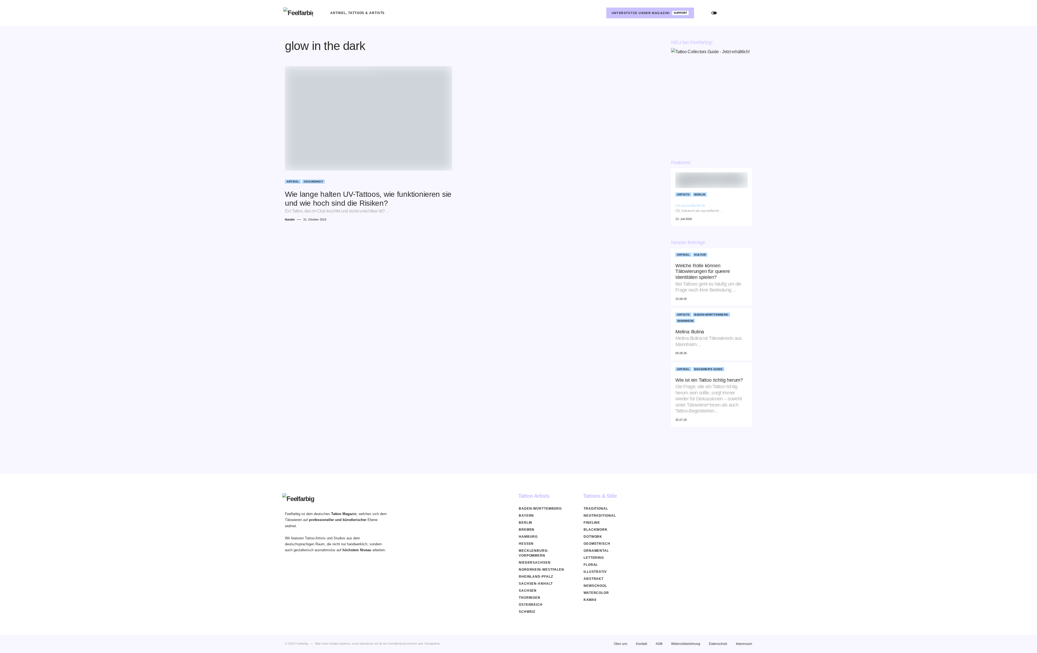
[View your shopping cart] (748, 13)
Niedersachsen (535, 562)
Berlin (699, 194)
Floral (591, 565)
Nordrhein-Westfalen (541, 569)
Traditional (596, 508)
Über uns (620, 643)
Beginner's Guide (708, 369)
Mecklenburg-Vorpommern (534, 553)
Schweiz (527, 612)
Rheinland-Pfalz (536, 576)
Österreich (531, 605)
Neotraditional (600, 515)
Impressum (744, 643)
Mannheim (685, 320)
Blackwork (596, 530)
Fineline (592, 523)
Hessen (526, 544)
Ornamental (596, 551)
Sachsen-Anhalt (536, 584)
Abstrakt (594, 579)
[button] (714, 13)
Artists (683, 194)
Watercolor (596, 593)
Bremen (526, 530)
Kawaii (590, 600)
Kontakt (641, 643)
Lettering (594, 558)
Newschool (595, 586)
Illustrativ (595, 572)
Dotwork (593, 537)
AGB (659, 643)
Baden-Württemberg (711, 314)
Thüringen (529, 598)
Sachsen (528, 591)
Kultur (700, 254)
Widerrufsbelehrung (685, 643)
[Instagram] (597, 13)
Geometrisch (597, 544)
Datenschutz (718, 643)
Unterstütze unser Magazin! (649, 13)
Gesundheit (313, 181)
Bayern (526, 515)
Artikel (293, 181)
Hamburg (528, 537)
